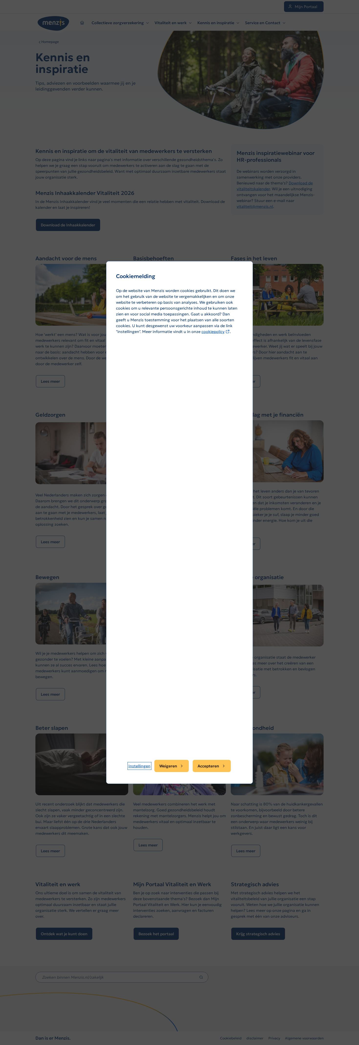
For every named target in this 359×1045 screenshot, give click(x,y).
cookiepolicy (215, 331)
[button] (139, 766)
